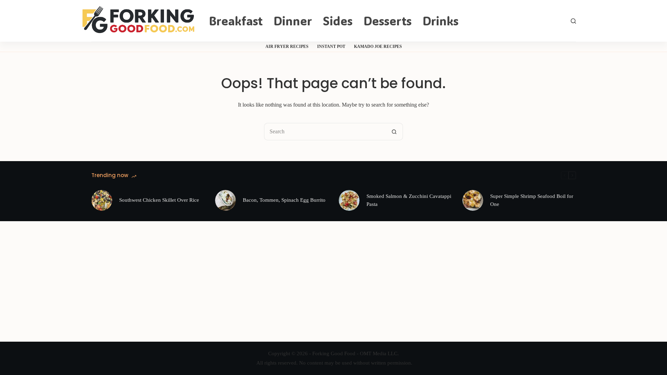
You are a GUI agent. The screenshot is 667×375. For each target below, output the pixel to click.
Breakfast (236, 20)
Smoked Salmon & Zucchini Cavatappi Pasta (409, 200)
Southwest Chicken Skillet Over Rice (159, 200)
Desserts (387, 20)
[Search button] (394, 131)
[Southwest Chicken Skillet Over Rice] (101, 200)
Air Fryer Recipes (286, 46)
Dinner (292, 20)
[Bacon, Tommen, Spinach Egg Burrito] (225, 200)
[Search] (573, 21)
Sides (338, 20)
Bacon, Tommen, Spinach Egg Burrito (284, 200)
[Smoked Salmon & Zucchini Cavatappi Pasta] (349, 200)
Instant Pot (331, 46)
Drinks (440, 20)
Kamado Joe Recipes (378, 46)
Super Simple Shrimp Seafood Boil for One (531, 200)
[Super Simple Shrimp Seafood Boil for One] (472, 200)
